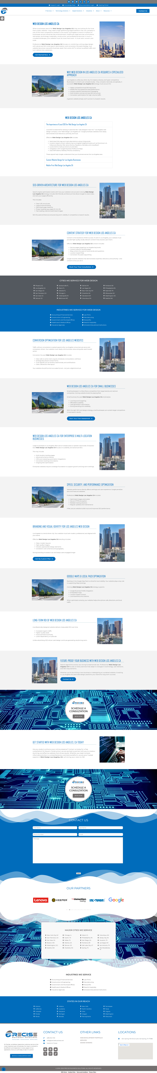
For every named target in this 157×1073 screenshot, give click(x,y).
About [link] (98, 11)
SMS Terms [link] (64, 1072)
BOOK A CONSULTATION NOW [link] (21, 1055)
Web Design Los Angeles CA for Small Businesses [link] (91, 386)
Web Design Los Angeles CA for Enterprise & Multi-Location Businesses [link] (62, 437)
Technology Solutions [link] (62, 11)
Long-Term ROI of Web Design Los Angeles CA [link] (55, 620)
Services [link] (83, 1040)
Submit (78, 873)
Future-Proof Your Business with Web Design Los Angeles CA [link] (90, 660)
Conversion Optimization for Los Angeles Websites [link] (58, 340)
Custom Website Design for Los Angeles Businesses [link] (63, 159)
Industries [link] (89, 11)
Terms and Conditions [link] (82, 1072)
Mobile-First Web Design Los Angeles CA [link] (59, 165)
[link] (2, 18)
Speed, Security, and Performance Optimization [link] (90, 484)
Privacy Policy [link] (92, 1072)
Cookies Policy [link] (72, 1072)
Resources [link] (107, 11)
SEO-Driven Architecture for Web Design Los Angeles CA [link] (60, 185)
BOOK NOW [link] (78, 716)
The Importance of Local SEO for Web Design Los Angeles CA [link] (66, 124)
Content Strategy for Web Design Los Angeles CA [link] (91, 233)
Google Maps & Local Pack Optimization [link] (86, 576)
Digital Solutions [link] (77, 11)
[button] (78, 124)
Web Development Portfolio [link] (91, 1038)
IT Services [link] (48, 11)
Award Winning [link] (86, 1043)
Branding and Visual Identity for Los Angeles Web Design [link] (61, 526)
